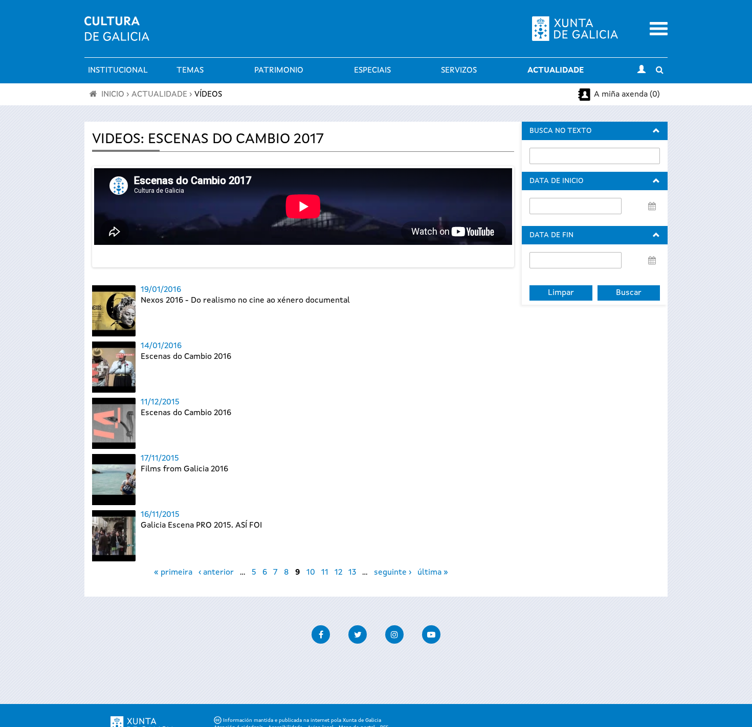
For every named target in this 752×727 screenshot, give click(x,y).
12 (338, 573)
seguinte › (392, 573)
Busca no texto (560, 130)
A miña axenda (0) (627, 94)
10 (310, 573)
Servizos (459, 70)
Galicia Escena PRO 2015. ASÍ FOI (201, 525)
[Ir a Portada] (116, 35)
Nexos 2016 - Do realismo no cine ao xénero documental (245, 301)
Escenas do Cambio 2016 (186, 357)
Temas (190, 70)
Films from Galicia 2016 (184, 469)
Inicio (112, 94)
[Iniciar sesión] (641, 70)
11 (324, 573)
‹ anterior (216, 573)
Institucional (118, 70)
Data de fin (551, 235)
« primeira (173, 573)
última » (432, 573)
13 (352, 573)
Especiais (372, 70)
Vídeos (208, 94)
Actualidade (555, 70)
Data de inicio (556, 181)
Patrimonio (278, 70)
